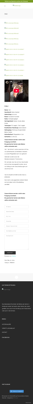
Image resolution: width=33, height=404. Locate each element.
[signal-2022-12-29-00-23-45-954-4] (14, 65)
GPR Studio (15, 397)
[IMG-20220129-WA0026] (11, 33)
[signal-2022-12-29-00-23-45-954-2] (14, 70)
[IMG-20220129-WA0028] (11, 28)
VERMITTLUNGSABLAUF (8, 328)
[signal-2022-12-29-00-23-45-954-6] (14, 54)
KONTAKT (4, 332)
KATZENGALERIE (6, 324)
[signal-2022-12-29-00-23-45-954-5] (14, 59)
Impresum (28, 402)
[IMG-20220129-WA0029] (11, 23)
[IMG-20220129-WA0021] (11, 44)
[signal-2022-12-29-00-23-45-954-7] (14, 49)
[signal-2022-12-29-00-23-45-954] (13, 75)
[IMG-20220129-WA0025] (11, 38)
